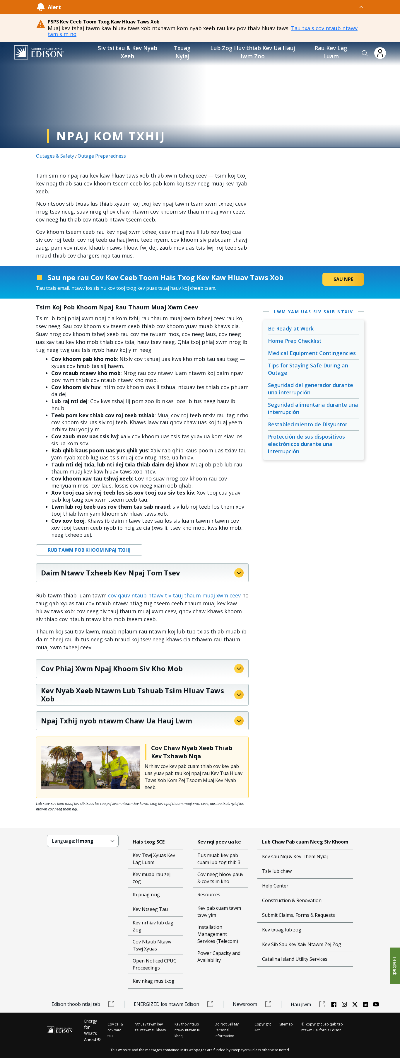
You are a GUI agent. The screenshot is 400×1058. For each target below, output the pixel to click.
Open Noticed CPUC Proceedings (154, 964)
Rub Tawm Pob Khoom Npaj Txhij (89, 550)
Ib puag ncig (146, 894)
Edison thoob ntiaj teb (76, 1004)
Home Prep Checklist (295, 340)
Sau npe (343, 279)
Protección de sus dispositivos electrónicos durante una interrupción (306, 444)
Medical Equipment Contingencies (312, 353)
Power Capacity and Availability (218, 956)
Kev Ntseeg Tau (150, 909)
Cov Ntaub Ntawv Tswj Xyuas (152, 945)
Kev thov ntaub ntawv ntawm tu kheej (187, 1030)
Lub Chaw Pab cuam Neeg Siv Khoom (305, 842)
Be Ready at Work (291, 328)
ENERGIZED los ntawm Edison (166, 1004)
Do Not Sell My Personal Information (227, 1030)
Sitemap (286, 1024)
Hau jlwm (301, 1004)
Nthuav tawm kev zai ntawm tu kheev (150, 1027)
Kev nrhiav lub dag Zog (153, 926)
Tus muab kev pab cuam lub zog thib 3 (218, 859)
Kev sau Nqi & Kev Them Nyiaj (295, 856)
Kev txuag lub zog (281, 929)
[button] (364, 53)
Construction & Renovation (292, 900)
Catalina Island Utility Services (294, 959)
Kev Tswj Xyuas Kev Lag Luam (154, 859)
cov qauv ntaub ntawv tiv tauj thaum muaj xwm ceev (174, 595)
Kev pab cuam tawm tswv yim (219, 911)
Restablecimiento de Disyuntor (307, 424)
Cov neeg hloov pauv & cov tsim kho (220, 878)
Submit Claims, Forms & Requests (298, 915)
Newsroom (245, 1004)
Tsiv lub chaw (277, 871)
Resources (208, 894)
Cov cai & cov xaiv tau (115, 1030)
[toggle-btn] (212, 7)
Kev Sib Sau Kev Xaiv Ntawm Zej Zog (301, 944)
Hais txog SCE (149, 842)
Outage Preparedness (102, 156)
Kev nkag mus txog (154, 981)
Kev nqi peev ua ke (219, 842)
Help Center (275, 885)
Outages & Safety (55, 156)
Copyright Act (262, 1027)
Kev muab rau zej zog (151, 878)
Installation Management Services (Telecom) (217, 934)
